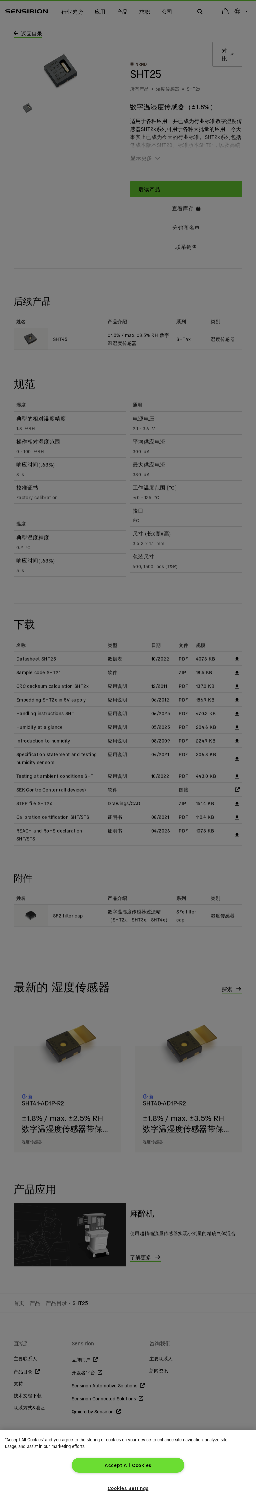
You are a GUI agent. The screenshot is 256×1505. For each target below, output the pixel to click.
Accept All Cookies (128, 1465)
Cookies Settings (128, 1488)
